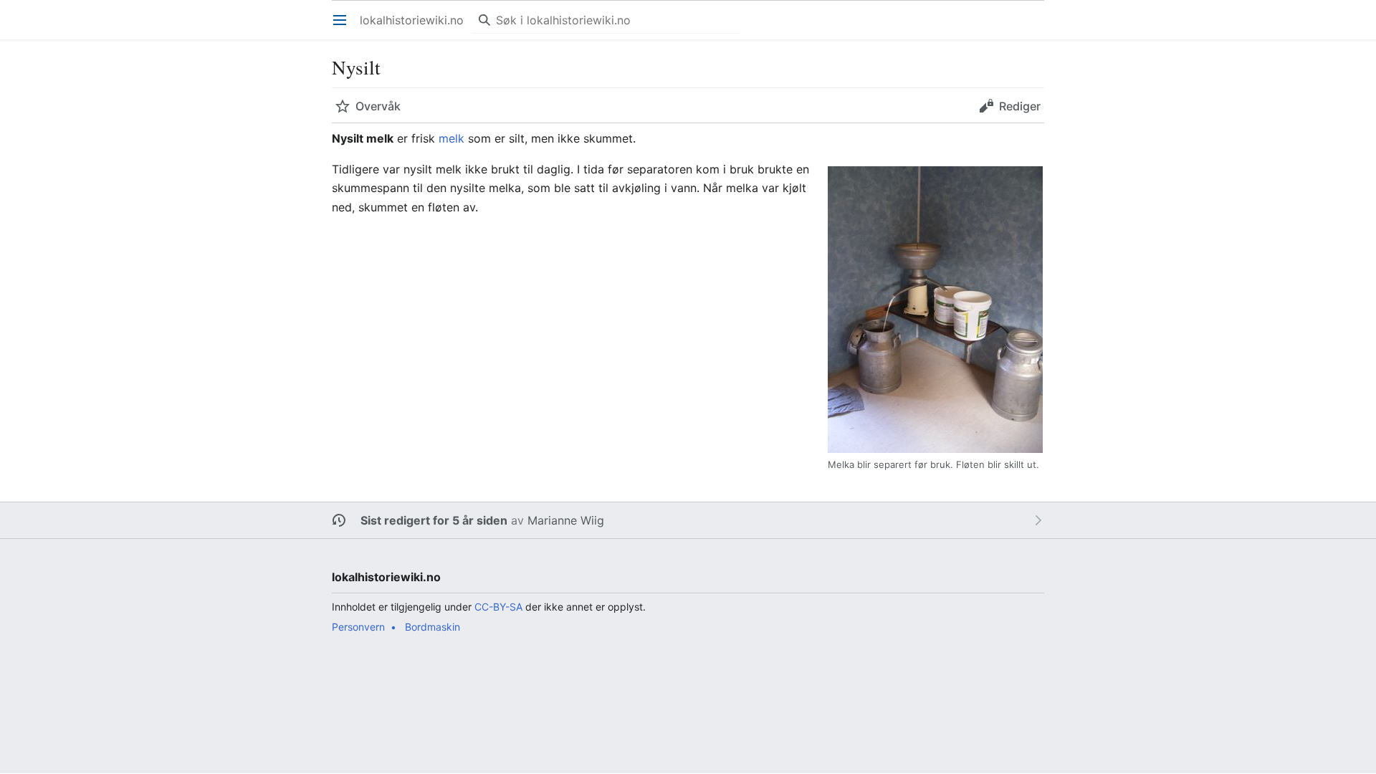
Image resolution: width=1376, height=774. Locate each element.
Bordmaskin (432, 627)
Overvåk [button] (378, 106)
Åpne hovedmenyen (344, 27)
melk (451, 138)
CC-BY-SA (498, 607)
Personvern (358, 627)
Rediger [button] (1020, 106)
